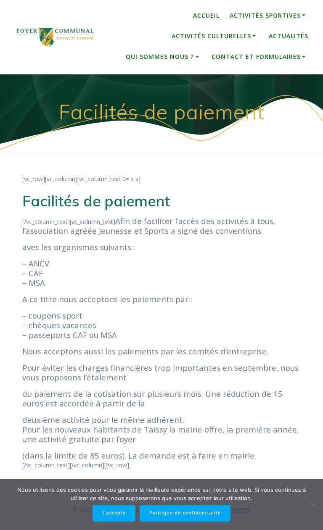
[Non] (312, 504)
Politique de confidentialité (185, 513)
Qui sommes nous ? (160, 57)
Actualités (288, 36)
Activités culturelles (211, 36)
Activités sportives (265, 15)
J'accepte (114, 513)
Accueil (206, 15)
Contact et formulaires (256, 57)
